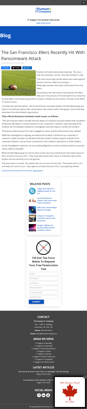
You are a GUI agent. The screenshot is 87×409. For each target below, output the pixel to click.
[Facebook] (39, 395)
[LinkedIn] (43, 395)
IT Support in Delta (43, 351)
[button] (84, 2)
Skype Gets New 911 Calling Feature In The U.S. (46, 190)
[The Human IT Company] (43, 9)
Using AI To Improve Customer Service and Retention (46, 218)
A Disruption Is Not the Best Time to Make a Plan (43, 380)
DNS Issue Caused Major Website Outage (47, 208)
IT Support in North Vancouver (43, 356)
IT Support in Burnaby (43, 343)
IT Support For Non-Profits (43, 362)
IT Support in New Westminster (43, 348)
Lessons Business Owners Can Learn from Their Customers (47, 200)
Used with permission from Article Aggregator (22, 170)
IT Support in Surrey (43, 354)
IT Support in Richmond (44, 346)
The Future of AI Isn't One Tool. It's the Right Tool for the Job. (43, 371)
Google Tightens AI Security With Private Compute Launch (45, 227)
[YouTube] (48, 395)
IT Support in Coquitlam (43, 359)
